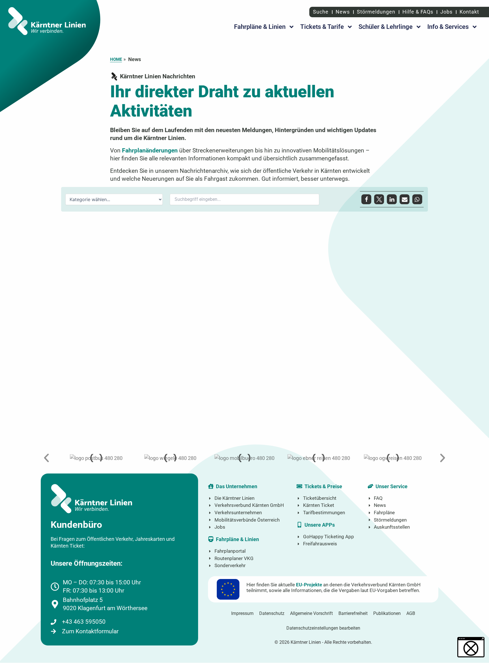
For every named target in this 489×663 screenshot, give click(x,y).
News (343, 12)
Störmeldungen (376, 12)
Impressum (242, 613)
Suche (320, 12)
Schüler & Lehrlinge (386, 26)
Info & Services (448, 26)
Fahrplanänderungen (150, 150)
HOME (116, 59)
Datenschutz (271, 613)
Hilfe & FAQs (417, 12)
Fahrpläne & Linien (260, 26)
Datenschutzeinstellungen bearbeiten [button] (323, 628)
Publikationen (387, 613)
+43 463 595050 (84, 621)
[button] (366, 199)
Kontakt (469, 12)
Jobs (446, 12)
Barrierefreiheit (353, 613)
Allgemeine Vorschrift (311, 613)
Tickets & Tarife (322, 26)
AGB (410, 613)
